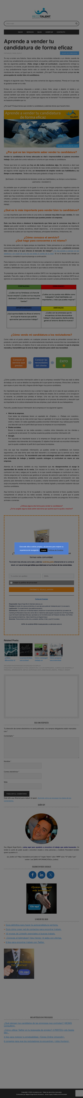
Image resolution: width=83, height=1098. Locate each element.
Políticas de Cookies (55, 550)
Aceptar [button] (43, 550)
